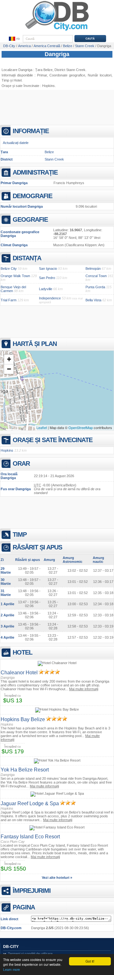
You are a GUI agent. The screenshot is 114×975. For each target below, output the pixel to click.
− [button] (9, 369)
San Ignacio (48, 268)
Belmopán (93, 268)
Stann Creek (54, 159)
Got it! (90, 961)
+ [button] (9, 359)
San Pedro (47, 278)
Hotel (18, 80)
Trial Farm (8, 300)
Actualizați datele (15, 143)
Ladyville (45, 289)
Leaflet (41, 427)
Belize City (9, 268)
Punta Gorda (95, 287)
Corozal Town (96, 276)
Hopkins (48, 86)
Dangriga (57, 54)
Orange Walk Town (15, 276)
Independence (50, 298)
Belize (49, 152)
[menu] (14, 39)
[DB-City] (57, 30)
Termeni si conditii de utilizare (30, 954)
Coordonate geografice (67, 75)
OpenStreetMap (80, 427)
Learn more (11, 969)
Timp (5, 80)
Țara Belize (44, 70)
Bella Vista (93, 300)
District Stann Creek (70, 70)
